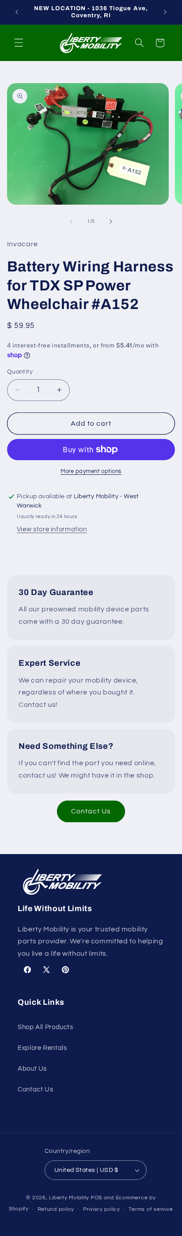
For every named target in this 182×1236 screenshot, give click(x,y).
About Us (32, 1068)
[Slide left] (71, 221)
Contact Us (91, 811)
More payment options (91, 471)
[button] (18, 43)
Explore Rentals (42, 1048)
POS (96, 1197)
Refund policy (56, 1209)
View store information (52, 529)
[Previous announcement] (17, 12)
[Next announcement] (165, 12)
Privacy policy (101, 1209)
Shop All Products (45, 1027)
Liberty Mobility (69, 1197)
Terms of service (151, 1209)
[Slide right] (111, 221)
